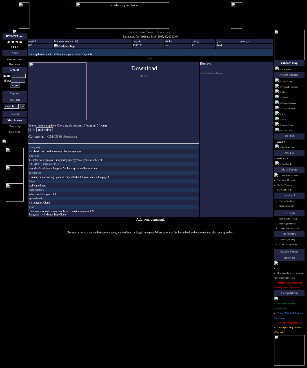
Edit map (14, 131)
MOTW (289, 152)
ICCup (15, 113)
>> (152, 58)
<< (149, 58)
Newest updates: (289, 74)
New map (14, 126)
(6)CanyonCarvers (287, 103)
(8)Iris (282, 92)
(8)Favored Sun (286, 125)
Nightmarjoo (36, 189)
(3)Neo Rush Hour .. (288, 147)
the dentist (35, 172)
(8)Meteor (283, 98)
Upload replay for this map (211, 73)
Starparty (34, 147)
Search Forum (289, 251)
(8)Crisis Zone (285, 130)
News (14, 52)
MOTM (289, 136)
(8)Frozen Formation (288, 87)
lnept (32, 181)
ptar (31, 206)
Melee (144, 76)
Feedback (289, 195)
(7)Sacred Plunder (287, 109)
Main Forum (289, 169)
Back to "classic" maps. (141, 32)
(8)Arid (282, 120)
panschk (34, 155)
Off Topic (289, 213)
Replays (15, 93)
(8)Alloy (283, 114)
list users (14, 64)
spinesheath (36, 198)
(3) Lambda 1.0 (286, 164)
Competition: (289, 293)
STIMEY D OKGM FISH (44, 164)
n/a (166, 45)
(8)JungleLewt (285, 81)
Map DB (14, 100)
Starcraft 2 (289, 233)
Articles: (289, 257)
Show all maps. (164, 32)
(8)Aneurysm (285, 69)
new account (14, 59)
